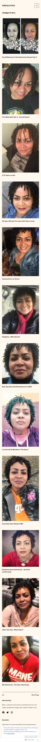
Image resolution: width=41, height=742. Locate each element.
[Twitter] (7, 712)
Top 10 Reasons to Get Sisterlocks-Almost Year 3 (19, 57)
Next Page (35, 695)
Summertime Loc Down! (10, 279)
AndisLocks (8, 5)
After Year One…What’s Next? (12, 630)
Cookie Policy (11, 733)
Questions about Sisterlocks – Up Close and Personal (16, 571)
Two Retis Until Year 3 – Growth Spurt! (15, 117)
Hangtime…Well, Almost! (11, 337)
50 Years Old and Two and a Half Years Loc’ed (18, 221)
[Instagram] (12, 712)
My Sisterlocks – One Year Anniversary (15, 685)
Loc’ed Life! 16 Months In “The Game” (15, 450)
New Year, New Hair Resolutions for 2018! (17, 387)
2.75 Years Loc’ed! (8, 175)
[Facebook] (3, 712)
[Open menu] (37, 5)
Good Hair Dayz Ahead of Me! (12, 524)
